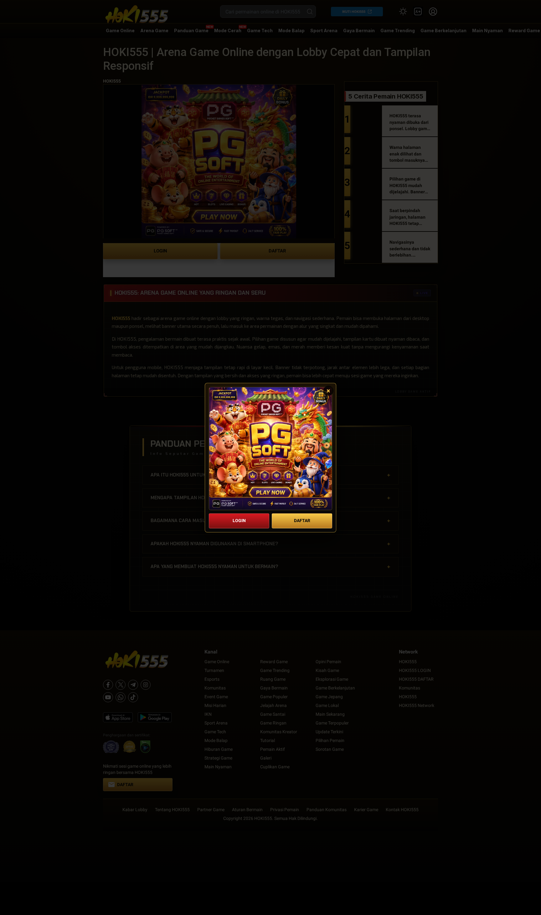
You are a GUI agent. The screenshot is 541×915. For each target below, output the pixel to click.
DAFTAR (302, 520)
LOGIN (239, 520)
